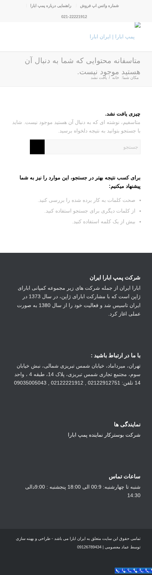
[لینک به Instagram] (50, 557)
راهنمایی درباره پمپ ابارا (50, 5)
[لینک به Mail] (17, 557)
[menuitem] (99, 5)
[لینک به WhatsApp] (39, 557)
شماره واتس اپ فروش (99, 5)
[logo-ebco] (89, 36)
